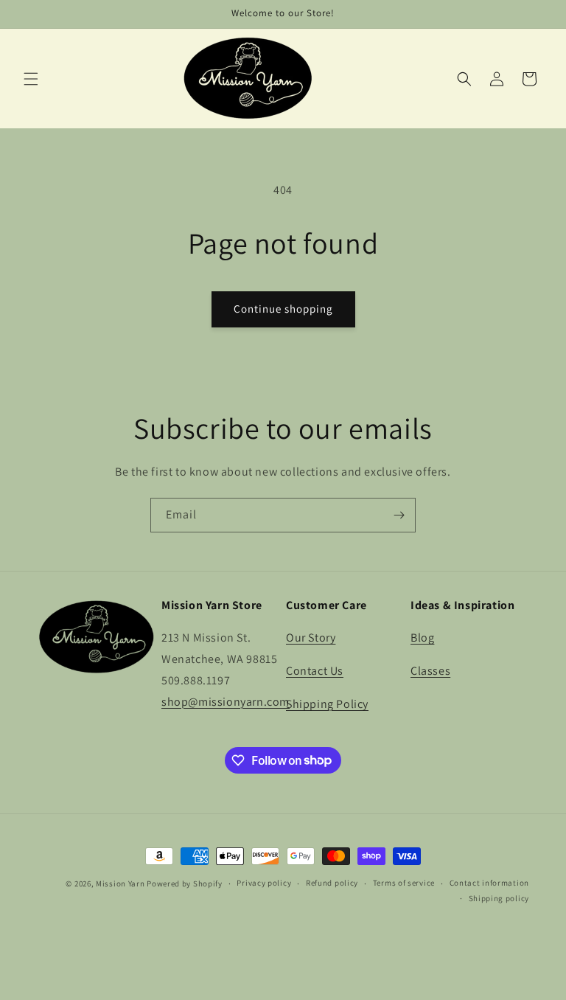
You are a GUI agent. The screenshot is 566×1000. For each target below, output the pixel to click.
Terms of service (404, 883)
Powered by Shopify (185, 883)
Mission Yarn (120, 883)
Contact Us (314, 670)
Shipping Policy (327, 704)
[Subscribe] (398, 515)
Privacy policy (264, 883)
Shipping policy (499, 898)
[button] (31, 79)
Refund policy (332, 883)
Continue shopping (283, 309)
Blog (422, 637)
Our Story (310, 637)
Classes (430, 670)
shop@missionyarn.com (225, 701)
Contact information (489, 883)
